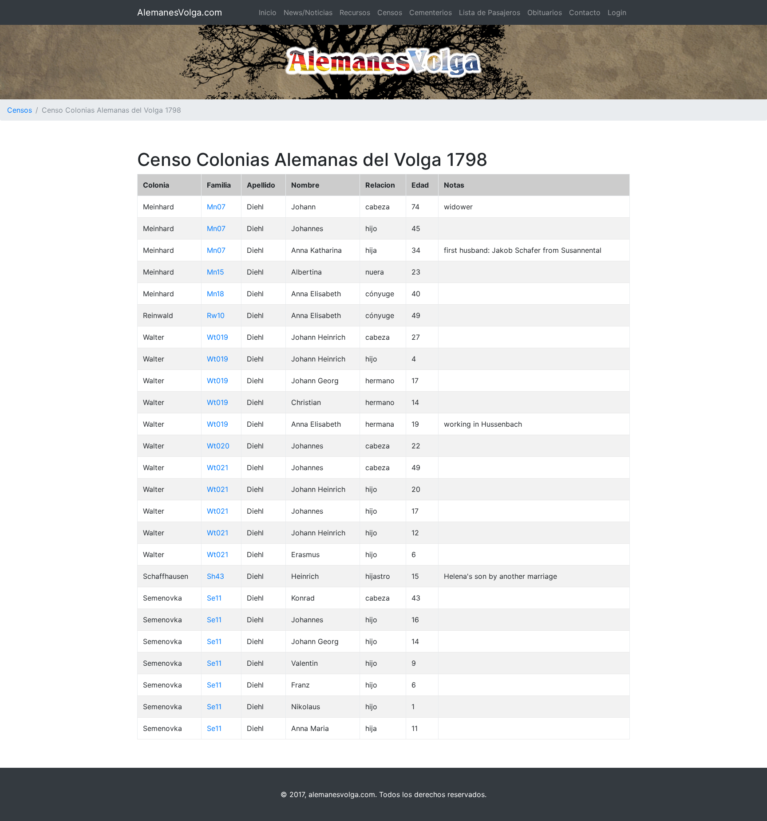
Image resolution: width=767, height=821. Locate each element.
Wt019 (217, 337)
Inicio (268, 12)
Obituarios (544, 12)
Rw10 (216, 315)
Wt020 (218, 445)
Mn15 (215, 271)
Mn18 (215, 293)
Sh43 (215, 576)
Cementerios (430, 12)
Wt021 (217, 467)
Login (617, 12)
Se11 (214, 597)
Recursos (355, 12)
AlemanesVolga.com (179, 12)
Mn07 (216, 206)
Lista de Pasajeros (489, 12)
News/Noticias (308, 12)
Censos (389, 12)
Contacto (585, 12)
